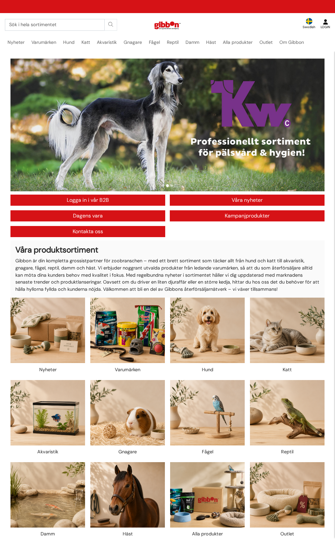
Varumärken (43, 42)
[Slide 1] (163, 185)
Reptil (173, 42)
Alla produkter (238, 42)
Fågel (154, 42)
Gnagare (133, 42)
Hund (69, 42)
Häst (211, 42)
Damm (192, 42)
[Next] (313, 124)
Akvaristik (107, 42)
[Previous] (21, 124)
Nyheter (16, 42)
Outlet (266, 42)
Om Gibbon (291, 42)
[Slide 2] (168, 185)
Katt (85, 42)
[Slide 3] (171, 185)
